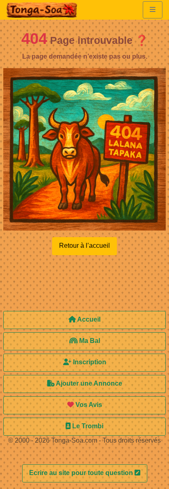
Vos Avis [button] (88, 404)
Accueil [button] (88, 319)
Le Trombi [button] (87, 426)
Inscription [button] (88, 362)
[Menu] (152, 9)
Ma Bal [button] (89, 340)
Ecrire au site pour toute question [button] (82, 472)
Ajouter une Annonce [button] (88, 383)
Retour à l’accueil (84, 245)
